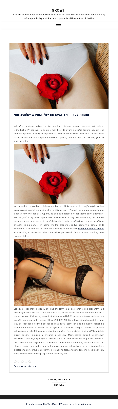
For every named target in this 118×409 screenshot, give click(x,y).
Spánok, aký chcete (59, 380)
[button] (58, 26)
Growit (59, 10)
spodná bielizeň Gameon (91, 229)
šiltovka (59, 385)
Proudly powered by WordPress (42, 404)
